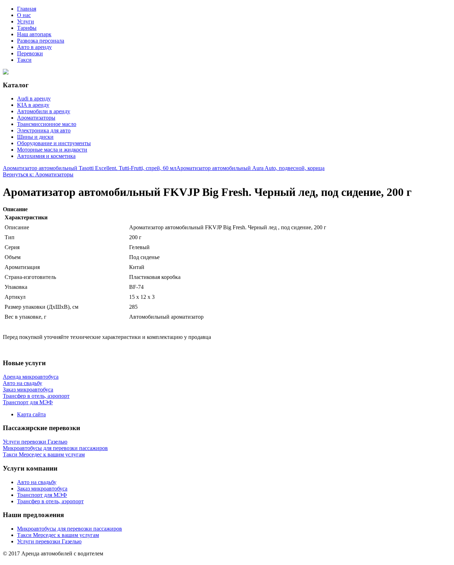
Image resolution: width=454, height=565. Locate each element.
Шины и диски (35, 137)
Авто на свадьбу (36, 482)
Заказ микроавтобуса (42, 489)
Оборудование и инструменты (54, 143)
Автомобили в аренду (43, 111)
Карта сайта (31, 414)
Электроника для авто (44, 130)
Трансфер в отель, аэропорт (50, 501)
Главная (26, 9)
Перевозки (30, 53)
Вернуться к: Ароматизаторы (38, 174)
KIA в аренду (33, 105)
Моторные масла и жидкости (52, 150)
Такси (24, 60)
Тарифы (27, 28)
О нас (24, 15)
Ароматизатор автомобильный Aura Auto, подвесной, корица (250, 168)
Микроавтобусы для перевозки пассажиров (69, 529)
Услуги (25, 21)
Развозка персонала (40, 41)
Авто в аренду (34, 47)
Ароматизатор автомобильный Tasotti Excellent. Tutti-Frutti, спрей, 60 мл (89, 168)
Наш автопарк (34, 34)
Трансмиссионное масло (46, 124)
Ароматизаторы (36, 118)
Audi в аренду (34, 98)
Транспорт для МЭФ (42, 495)
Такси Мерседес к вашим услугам (58, 535)
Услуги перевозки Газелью (49, 541)
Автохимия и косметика (46, 156)
